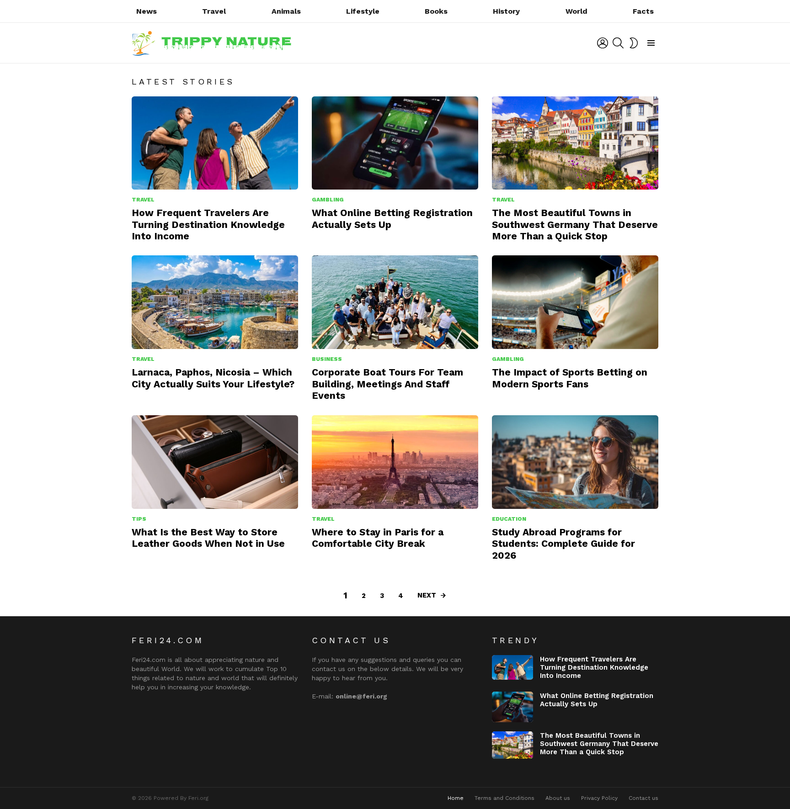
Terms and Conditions (504, 798)
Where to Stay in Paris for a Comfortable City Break (377, 537)
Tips (139, 519)
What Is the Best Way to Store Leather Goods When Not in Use (208, 537)
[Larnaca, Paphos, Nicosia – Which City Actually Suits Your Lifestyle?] (215, 302)
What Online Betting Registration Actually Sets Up (596, 700)
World (576, 11)
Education (509, 519)
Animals (286, 11)
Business (327, 359)
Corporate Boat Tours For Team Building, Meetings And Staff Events (387, 383)
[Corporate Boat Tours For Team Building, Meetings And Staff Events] (395, 302)
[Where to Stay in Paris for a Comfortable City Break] (395, 462)
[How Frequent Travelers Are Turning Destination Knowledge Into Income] (215, 143)
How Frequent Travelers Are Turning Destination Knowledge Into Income (208, 224)
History (506, 11)
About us (557, 798)
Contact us (643, 798)
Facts (643, 11)
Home (456, 798)
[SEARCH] (618, 43)
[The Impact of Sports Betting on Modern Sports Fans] (575, 302)
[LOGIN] (602, 43)
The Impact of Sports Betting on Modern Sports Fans (569, 377)
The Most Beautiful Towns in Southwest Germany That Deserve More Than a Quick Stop (575, 224)
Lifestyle (362, 11)
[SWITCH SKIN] (633, 43)
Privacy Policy (599, 798)
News (146, 11)
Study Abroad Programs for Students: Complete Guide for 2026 (563, 543)
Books (436, 11)
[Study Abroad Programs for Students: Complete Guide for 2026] (575, 462)
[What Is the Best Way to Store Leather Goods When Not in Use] (215, 462)
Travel (214, 11)
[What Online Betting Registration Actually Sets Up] (395, 143)
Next (426, 595)
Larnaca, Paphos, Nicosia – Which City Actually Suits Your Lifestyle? (213, 377)
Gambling (328, 199)
